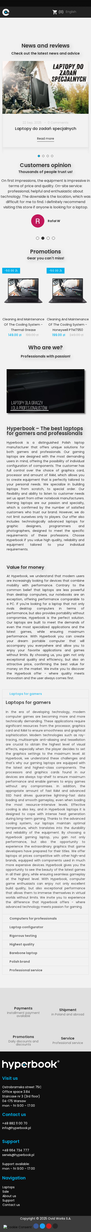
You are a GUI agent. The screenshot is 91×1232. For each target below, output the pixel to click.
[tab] (45, 694)
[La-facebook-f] (62, 3)
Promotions (45, 251)
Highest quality (21, 944)
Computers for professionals (33, 918)
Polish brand (19, 961)
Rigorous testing (23, 936)
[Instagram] (85, 3)
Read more (45, 138)
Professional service (25, 970)
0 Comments (58, 122)
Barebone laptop (23, 953)
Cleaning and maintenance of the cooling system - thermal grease (23, 324)
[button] (39, 156)
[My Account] (86, 12)
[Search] (48, 12)
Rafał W (54, 221)
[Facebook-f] (36, 1226)
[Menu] (13, 12)
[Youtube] (77, 3)
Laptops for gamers (25, 694)
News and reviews (45, 45)
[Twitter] (70, 3)
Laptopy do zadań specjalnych (45, 128)
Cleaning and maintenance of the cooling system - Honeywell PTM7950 (68, 324)
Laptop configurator (26, 927)
